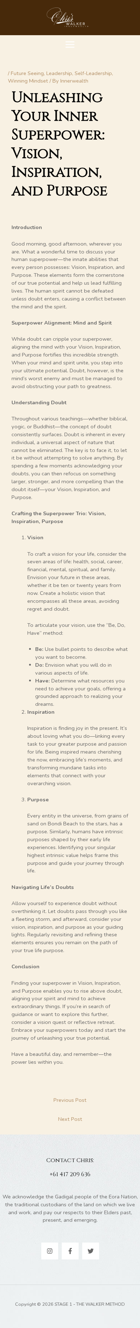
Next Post (70, 1119)
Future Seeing (27, 73)
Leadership (59, 73)
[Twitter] (90, 1251)
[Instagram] (49, 1251)
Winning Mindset (28, 80)
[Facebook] (70, 1251)
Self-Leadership (93, 73)
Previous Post (70, 1100)
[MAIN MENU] (70, 44)
